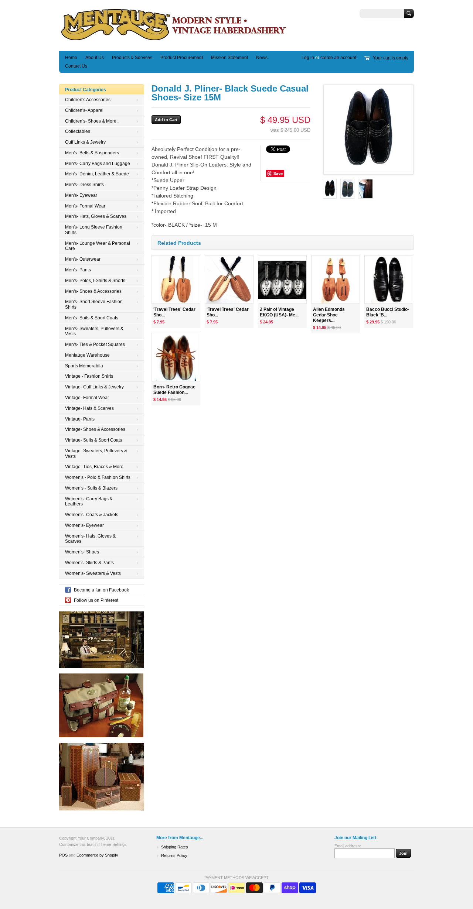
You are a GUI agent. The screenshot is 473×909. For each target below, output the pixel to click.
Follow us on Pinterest (96, 600)
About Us (94, 57)
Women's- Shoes (82, 552)
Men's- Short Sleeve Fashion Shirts (94, 304)
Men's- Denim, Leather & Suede (97, 173)
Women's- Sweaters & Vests (93, 573)
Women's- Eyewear (84, 525)
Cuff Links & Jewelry (85, 142)
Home (71, 57)
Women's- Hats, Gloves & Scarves (90, 539)
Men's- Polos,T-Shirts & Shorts (95, 280)
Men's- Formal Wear (85, 206)
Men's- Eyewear (81, 195)
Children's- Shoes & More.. (92, 121)
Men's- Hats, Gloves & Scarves (95, 216)
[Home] (174, 40)
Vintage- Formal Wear (87, 397)
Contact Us (76, 66)
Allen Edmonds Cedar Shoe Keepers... (329, 315)
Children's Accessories (87, 99)
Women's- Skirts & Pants (89, 562)
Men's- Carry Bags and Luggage (97, 163)
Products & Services (132, 57)
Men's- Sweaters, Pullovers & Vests (94, 331)
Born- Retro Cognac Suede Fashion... (174, 389)
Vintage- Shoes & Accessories (95, 429)
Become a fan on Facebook (101, 590)
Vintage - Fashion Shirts (89, 376)
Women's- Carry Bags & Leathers (89, 501)
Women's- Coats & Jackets (91, 514)
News (262, 57)
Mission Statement (229, 57)
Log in (308, 57)
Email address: (347, 846)
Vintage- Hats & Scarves (89, 408)
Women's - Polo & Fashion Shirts (97, 477)
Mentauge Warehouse (87, 355)
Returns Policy (174, 855)
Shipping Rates (174, 847)
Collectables (77, 131)
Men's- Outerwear (83, 259)
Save (278, 173)
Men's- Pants (78, 269)
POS (63, 855)
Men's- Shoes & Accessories (93, 291)
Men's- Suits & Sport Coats (91, 317)
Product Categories (85, 89)
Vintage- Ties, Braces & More (94, 466)
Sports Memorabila (84, 365)
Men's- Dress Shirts (84, 184)
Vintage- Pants (80, 419)
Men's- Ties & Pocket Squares (95, 344)
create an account (338, 57)
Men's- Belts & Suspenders (92, 152)
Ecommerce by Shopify (97, 855)
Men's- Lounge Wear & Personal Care (97, 246)
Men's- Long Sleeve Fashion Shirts (93, 229)
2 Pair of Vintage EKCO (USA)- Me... (279, 312)
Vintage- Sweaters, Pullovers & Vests (96, 453)
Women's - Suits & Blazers (91, 488)
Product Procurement (181, 57)
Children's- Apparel (84, 110)
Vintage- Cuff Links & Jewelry (94, 387)
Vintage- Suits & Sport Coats (93, 440)
